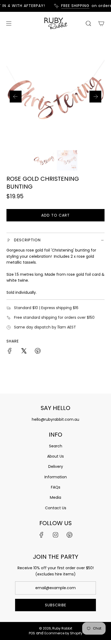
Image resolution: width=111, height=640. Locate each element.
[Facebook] (41, 534)
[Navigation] (8, 23)
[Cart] (101, 23)
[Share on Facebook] (9, 351)
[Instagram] (55, 534)
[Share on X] (23, 351)
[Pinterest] (69, 534)
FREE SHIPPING (74, 5)
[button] (16, 96)
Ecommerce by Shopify (63, 633)
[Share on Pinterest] (37, 351)
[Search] (88, 23)
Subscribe (55, 605)
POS (32, 633)
